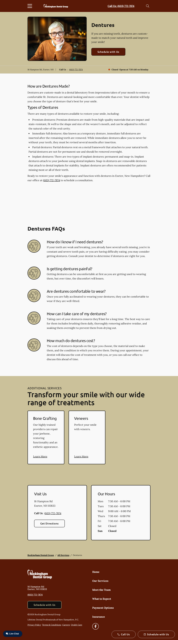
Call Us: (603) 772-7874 (121, 6)
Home (95, 571)
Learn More (40, 456)
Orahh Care (76, 624)
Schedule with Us (108, 51)
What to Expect (101, 598)
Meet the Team (101, 589)
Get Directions (49, 523)
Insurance (98, 616)
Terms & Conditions (51, 624)
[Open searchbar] (148, 6)
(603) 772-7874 (76, 69)
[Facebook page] (95, 626)
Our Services (100, 580)
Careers (66, 624)
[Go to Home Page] (56, 6)
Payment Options (103, 607)
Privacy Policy (34, 624)
